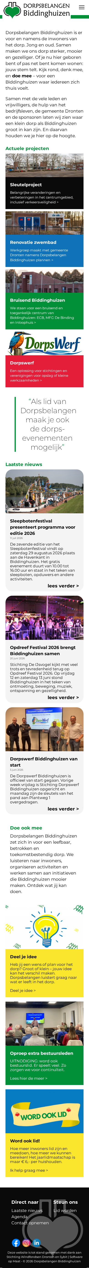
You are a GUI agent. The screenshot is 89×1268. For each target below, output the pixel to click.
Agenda (19, 1216)
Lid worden (65, 1210)
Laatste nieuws (27, 1210)
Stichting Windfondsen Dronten (31, 1257)
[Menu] (81, 7)
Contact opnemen (30, 1222)
